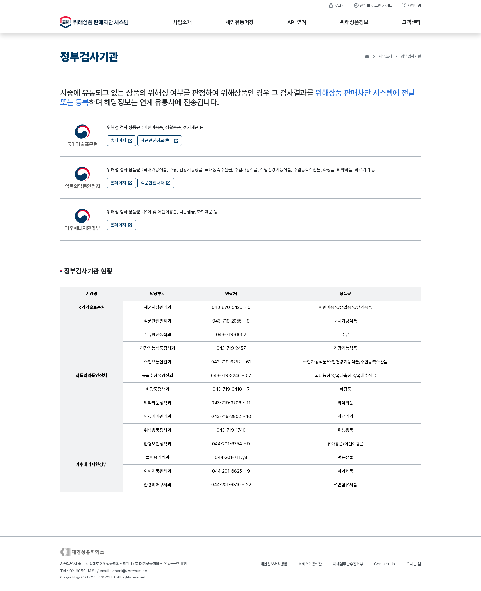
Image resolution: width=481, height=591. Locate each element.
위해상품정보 (354, 22)
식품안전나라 (156, 183)
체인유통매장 (239, 22)
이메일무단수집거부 (348, 563)
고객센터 (411, 22)
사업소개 (182, 22)
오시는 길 (413, 563)
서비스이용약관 (310, 563)
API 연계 (296, 22)
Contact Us (384, 563)
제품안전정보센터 (159, 141)
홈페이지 (121, 141)
